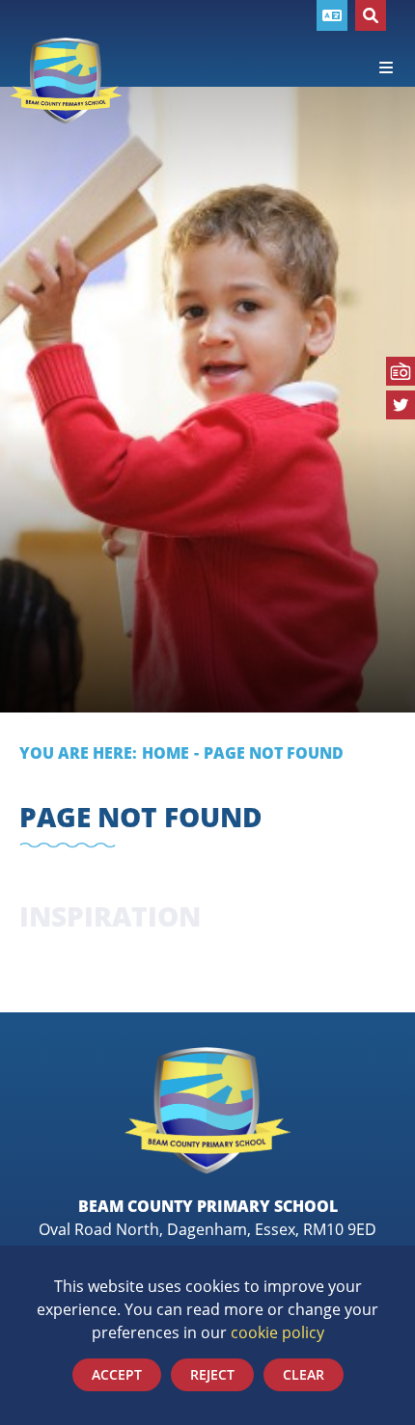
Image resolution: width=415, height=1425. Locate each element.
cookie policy (277, 1332)
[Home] (66, 81)
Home (165, 753)
